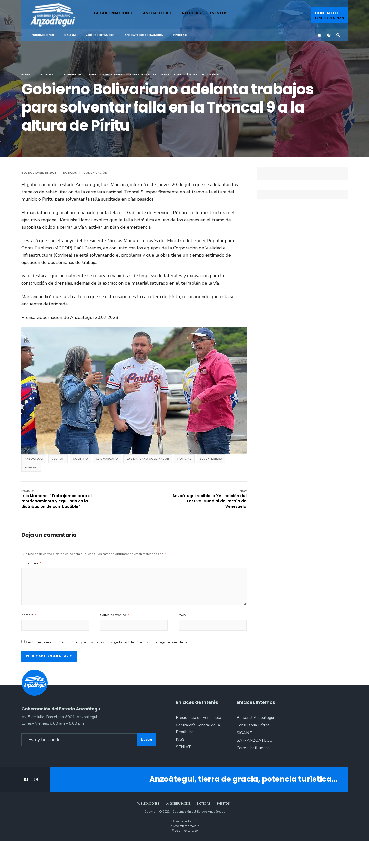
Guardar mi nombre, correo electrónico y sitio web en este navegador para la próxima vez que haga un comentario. (107, 642)
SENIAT (183, 747)
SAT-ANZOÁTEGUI (255, 740)
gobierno (80, 459)
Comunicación (95, 173)
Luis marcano (107, 459)
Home (25, 74)
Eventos (219, 13)
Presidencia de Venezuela (198, 717)
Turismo (31, 467)
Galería (70, 35)
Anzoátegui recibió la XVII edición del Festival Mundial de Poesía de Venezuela (209, 499)
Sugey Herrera (211, 459)
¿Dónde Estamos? (100, 35)
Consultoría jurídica (253, 725)
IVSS (180, 739)
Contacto (329, 15)
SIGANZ (244, 733)
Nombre (28, 615)
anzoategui (34, 459)
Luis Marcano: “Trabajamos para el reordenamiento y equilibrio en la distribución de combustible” (56, 499)
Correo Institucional (254, 748)
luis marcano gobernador (148, 459)
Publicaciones (42, 35)
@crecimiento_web (184, 831)
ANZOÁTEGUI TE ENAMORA (144, 35)
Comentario (31, 563)
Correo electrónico (114, 615)
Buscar (146, 739)
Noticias (191, 13)
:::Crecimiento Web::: (184, 826)
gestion (58, 459)
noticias (184, 459)
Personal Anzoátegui (255, 717)
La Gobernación (111, 13)
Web (182, 615)
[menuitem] (116, 12)
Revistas (180, 35)
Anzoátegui (155, 13)
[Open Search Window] (338, 35)
